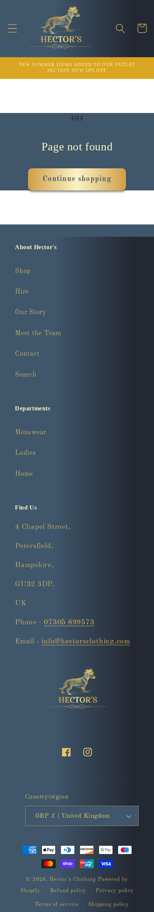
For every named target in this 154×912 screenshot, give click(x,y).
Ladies (25, 453)
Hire (22, 291)
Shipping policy (108, 904)
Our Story (31, 312)
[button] (12, 28)
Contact (27, 354)
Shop (23, 271)
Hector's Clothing (73, 879)
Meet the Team (38, 333)
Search (26, 374)
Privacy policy (115, 890)
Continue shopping (77, 179)
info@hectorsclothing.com (85, 641)
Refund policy (68, 890)
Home (24, 474)
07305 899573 (69, 622)
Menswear (30, 432)
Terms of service (57, 904)
